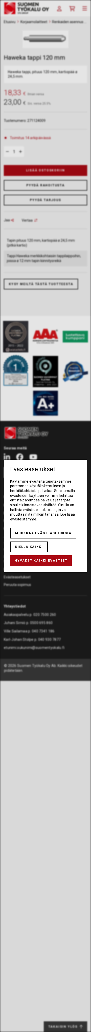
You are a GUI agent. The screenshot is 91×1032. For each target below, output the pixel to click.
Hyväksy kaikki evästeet (41, 560)
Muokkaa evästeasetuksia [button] (43, 533)
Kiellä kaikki (29, 547)
